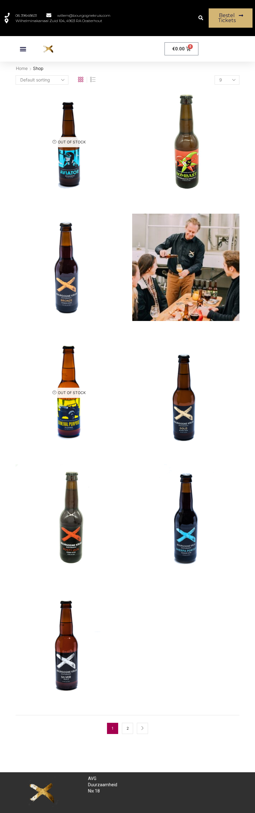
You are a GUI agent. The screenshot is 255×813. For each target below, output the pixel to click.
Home (22, 68)
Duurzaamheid (102, 784)
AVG (92, 778)
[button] (201, 18)
